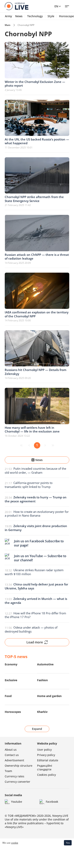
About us (11, 749)
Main (7, 25)
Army (8, 16)
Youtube (16, 801)
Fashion (42, 680)
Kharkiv (42, 712)
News (18, 16)
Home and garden (49, 696)
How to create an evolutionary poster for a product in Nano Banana (37, 514)
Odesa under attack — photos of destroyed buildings (31, 629)
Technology (35, 16)
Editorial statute (47, 760)
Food (8, 696)
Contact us (12, 755)
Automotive (45, 664)
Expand (37, 729)
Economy (11, 664)
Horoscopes (13, 712)
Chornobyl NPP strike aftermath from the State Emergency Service (34, 199)
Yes (68, 842)
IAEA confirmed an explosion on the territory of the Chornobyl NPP (36, 314)
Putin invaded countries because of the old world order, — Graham (35, 470)
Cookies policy (46, 775)
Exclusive (11, 680)
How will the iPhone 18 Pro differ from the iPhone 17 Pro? (35, 615)
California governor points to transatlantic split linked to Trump (28, 485)
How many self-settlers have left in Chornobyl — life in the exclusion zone (32, 429)
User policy (44, 749)
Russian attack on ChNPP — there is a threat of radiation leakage (37, 257)
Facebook (52, 801)
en (56, 6)
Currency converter (17, 781)
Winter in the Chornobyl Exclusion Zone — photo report (35, 84)
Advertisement (14, 760)
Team (8, 771)
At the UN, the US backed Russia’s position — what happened (37, 141)
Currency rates (14, 776)
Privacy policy (46, 755)
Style (51, 16)
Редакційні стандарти (44, 767)
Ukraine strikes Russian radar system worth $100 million (34, 572)
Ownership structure (18, 765)
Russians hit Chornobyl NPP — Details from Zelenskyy (35, 372)
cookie (14, 842)
